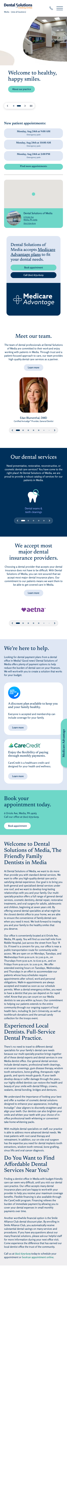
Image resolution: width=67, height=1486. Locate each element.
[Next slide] (25, 106)
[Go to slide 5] (39, 430)
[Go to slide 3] (28, 430)
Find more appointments (33, 166)
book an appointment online (38, 1257)
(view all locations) (18, 12)
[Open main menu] (59, 8)
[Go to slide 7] (49, 430)
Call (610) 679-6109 (33, 275)
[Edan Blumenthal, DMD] (33, 396)
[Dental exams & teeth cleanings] (33, 495)
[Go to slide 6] (44, 430)
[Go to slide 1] (14, 106)
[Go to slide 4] (33, 430)
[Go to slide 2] (19, 106)
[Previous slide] (8, 106)
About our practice (21, 89)
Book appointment (33, 267)
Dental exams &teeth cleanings (33, 510)
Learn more (33, 367)
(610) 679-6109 (30, 223)
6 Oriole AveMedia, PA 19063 (38, 218)
